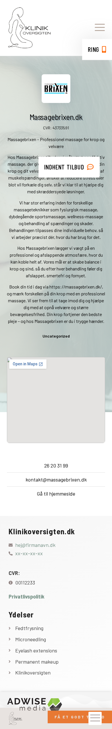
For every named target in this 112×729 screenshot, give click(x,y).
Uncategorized (56, 336)
